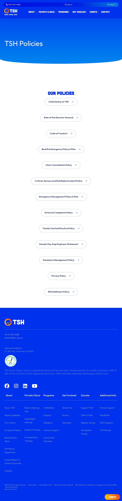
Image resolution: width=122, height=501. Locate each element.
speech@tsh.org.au (14, 337)
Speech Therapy (32, 429)
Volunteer (66, 422)
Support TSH (87, 407)
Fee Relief (104, 415)
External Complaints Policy (59, 212)
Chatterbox (48, 407)
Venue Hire (67, 407)
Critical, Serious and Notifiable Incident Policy (58, 181)
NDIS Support (106, 422)
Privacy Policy (58, 275)
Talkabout (48, 422)
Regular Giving (88, 422)
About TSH (10, 407)
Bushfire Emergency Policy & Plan (59, 149)
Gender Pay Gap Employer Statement (58, 244)
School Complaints (11, 487)
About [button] (31, 12)
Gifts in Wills (87, 415)
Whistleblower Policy (58, 291)
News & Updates (12, 415)
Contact (105, 12)
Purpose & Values (13, 430)
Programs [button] (63, 12)
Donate (112, 497)
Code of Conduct (58, 133)
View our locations (13, 348)
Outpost (47, 415)
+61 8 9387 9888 (12, 334)
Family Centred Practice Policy (59, 228)
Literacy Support (51, 430)
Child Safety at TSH (58, 101)
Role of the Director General (58, 117)
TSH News (111, 4)
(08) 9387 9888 (14, 4)
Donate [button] (93, 12)
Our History (10, 422)
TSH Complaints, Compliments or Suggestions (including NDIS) (96, 485)
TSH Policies (105, 430)
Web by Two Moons (11, 489)
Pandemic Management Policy (58, 260)
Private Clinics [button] (46, 12)
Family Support (107, 407)
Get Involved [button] (79, 12)
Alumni (65, 415)
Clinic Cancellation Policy (59, 165)
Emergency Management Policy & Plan (58, 196)
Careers (8, 470)
